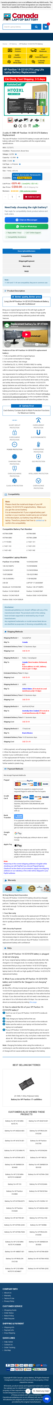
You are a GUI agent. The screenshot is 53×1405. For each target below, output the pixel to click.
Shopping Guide (10, 1310)
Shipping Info (9, 1327)
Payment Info (9, 1330)
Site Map (7, 1350)
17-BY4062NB (31, 579)
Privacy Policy (9, 1301)
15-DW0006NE (31, 566)
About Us (7, 1293)
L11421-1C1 (30, 542)
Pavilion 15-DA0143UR (11, 595)
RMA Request (9, 1318)
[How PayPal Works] (10, 1369)
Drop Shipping (9, 1333)
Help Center (8, 1342)
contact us (40, 520)
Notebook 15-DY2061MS (12, 587)
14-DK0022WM (32, 562)
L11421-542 (30, 550)
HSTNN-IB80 (31, 534)
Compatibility (26, 256)
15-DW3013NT (8, 570)
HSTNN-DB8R (8, 534)
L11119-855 (7, 542)
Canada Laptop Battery (25, 1378)
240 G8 (5, 583)
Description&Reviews (26, 251)
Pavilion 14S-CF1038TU (34, 587)
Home (5, 44)
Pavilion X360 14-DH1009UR (13, 599)
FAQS (26, 271)
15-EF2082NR (7, 574)
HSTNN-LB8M (31, 538)
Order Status (9, 1313)
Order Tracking (9, 1347)
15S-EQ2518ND (32, 574)
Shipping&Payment (26, 261)
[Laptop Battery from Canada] (20, 20)
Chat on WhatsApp (28, 226)
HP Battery (13, 44)
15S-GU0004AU (8, 579)
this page (33, 1002)
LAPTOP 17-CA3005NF (34, 583)
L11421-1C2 (7, 546)
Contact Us (8, 1345)
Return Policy (9, 1316)
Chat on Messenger (28, 220)
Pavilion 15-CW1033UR (11, 591)
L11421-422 (7, 550)
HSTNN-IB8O (7, 538)
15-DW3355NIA (32, 570)
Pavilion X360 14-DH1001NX (36, 595)
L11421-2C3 (30, 546)
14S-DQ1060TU (8, 566)
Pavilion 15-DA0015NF (34, 591)
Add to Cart (33, 196)
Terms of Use (9, 1298)
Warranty (26, 266)
